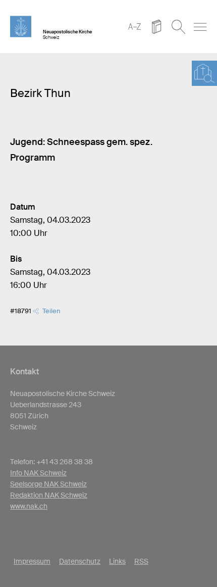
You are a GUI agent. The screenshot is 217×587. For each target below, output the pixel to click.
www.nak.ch (28, 506)
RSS (141, 561)
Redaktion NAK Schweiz (48, 495)
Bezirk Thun (40, 93)
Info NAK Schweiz (38, 472)
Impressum (32, 561)
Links (117, 561)
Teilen (50, 311)
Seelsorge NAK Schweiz (48, 483)
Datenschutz (79, 561)
